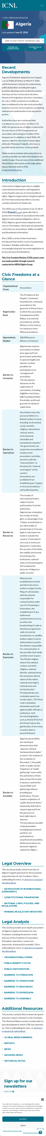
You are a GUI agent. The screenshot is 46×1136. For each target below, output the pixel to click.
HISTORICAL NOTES (14, 1061)
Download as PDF (35, 48)
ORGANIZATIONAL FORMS (18, 957)
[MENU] (42, 5)
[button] (42, 1099)
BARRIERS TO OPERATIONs (19, 981)
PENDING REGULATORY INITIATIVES (23, 912)
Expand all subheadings (13, 48)
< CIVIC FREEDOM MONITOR (15, 18)
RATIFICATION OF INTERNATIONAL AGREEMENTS (21, 890)
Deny (23, 1125)
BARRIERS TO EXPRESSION (18, 992)
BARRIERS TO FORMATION (18, 975)
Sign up (8, 1092)
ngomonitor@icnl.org (12, 170)
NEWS (7, 1049)
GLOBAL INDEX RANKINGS (18, 1037)
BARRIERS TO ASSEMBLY (17, 998)
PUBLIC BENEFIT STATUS (17, 963)
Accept (23, 1119)
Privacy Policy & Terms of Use (12, 1131)
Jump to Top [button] (40, 1131)
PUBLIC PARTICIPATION (16, 969)
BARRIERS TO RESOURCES (18, 986)
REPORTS (9, 1043)
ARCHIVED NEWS (13, 1055)
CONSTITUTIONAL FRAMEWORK (21, 897)
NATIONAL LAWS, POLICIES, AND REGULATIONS (20, 904)
